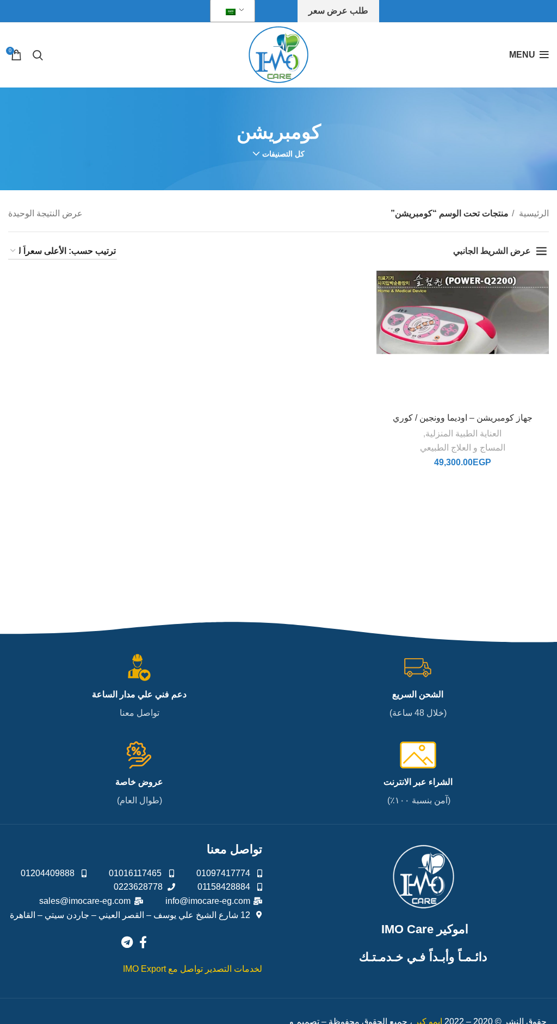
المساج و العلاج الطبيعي (462, 447)
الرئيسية (533, 213)
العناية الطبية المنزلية (463, 433)
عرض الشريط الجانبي (492, 250)
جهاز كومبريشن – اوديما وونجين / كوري (463, 417)
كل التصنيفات (283, 154)
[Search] (37, 55)
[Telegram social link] (127, 942)
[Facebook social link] (143, 942)
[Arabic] (231, 11)
